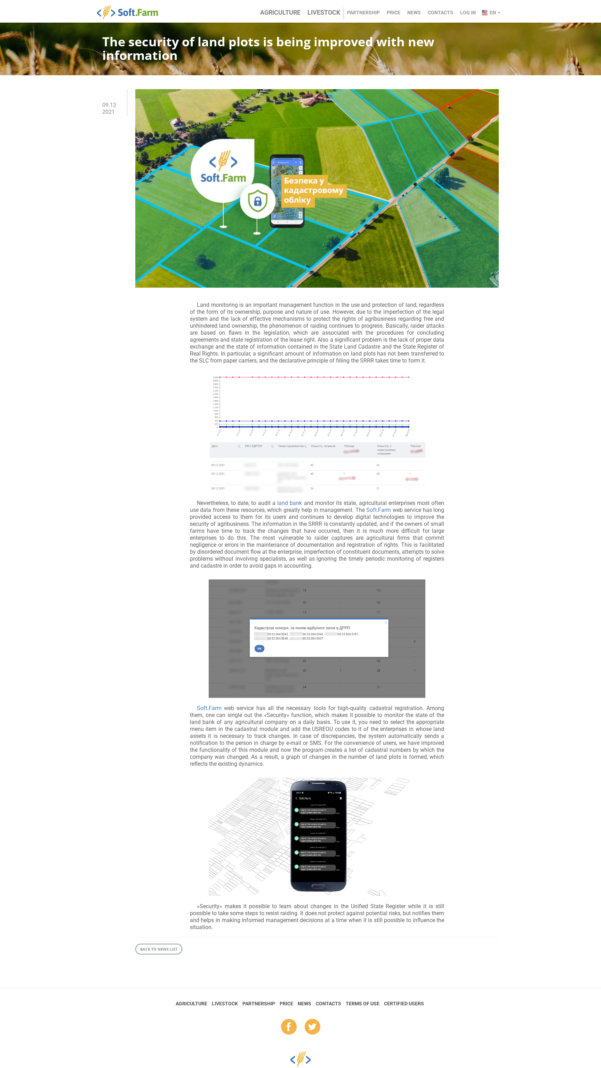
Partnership (363, 12)
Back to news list (158, 949)
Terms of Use (362, 1003)
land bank (289, 503)
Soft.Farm (131, 12)
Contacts (440, 12)
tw (312, 1027)
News (414, 12)
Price (393, 12)
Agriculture (280, 12)
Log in (468, 12)
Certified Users (404, 1003)
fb (289, 1027)
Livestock (323, 12)
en (493, 12)
